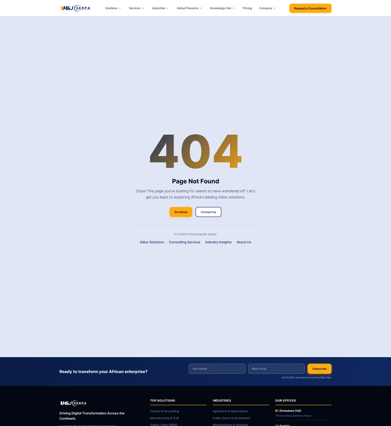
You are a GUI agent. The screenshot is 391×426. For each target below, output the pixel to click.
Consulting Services (184, 242)
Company (265, 8)
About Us (244, 242)
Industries (158, 8)
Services (135, 8)
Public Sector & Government (231, 418)
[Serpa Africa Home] (75, 8)
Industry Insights (218, 242)
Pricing (247, 8)
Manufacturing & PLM (164, 418)
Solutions (111, 8)
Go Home (181, 212)
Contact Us (208, 212)
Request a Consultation (310, 8)
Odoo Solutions (152, 242)
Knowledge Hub (220, 8)
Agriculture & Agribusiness (230, 411)
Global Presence (188, 8)
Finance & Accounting (164, 411)
